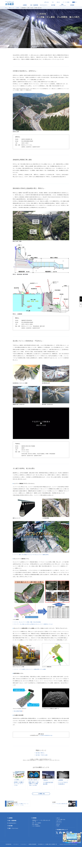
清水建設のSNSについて (62, 829)
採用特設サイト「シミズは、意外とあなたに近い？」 (41, 821)
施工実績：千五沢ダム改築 (41, 755)
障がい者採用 (34, 824)
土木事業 (17, 7)
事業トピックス (11, 7)
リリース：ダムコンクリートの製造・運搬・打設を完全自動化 (27, 622)
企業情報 (10, 817)
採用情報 (34, 817)
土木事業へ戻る (41, 793)
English (57, 825)
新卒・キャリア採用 (36, 822)
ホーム (6, 7)
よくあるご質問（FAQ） (61, 819)
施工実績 (10, 825)
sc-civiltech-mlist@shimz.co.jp (45, 735)
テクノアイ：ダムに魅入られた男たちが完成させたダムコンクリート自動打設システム (32, 624)
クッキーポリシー (24, 844)
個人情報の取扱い (9, 844)
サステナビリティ (12, 823)
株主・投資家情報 (12, 820)
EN (75, 2)
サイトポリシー (16, 844)
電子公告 (58, 824)
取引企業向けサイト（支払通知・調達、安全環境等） (47, 844)
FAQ (53, 2)
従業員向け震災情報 (32, 844)
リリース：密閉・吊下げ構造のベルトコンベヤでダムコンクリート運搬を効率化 (31, 554)
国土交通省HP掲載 (18, 711)
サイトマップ (58, 822)
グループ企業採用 (35, 826)
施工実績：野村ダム (40, 752)
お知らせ (58, 2)
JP (73, 2)
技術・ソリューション (13, 828)
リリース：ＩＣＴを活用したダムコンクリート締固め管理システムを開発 (30, 669)
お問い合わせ (46, 2)
